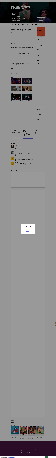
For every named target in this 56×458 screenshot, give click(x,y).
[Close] (55, 457)
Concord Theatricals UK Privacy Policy (12, 457)
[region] (28, 457)
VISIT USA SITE (28, 231)
